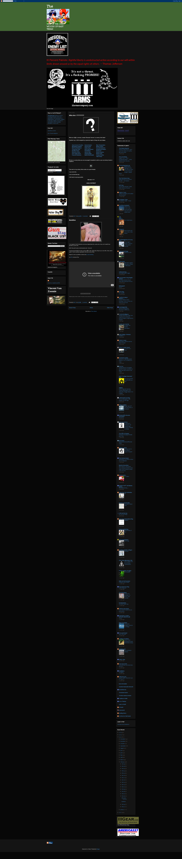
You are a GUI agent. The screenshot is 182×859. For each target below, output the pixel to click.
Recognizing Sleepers (101, 149)
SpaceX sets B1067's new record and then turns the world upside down (128, 209)
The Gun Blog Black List (124, 165)
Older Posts (110, 307)
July (121, 750)
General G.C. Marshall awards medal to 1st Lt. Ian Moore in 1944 (125, 360)
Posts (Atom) (94, 311)
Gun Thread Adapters (53, 133)
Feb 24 (123, 768)
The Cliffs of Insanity (124, 433)
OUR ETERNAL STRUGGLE (125, 334)
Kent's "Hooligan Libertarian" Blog (125, 377)
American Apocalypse (124, 608)
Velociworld (122, 710)
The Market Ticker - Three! (125, 200)
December (123, 739)
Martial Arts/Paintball (89, 155)
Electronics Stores (76, 152)
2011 (120, 812)
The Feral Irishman (121, 218)
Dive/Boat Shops (75, 150)
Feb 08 (123, 791)
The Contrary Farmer (124, 458)
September (123, 746)
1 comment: (84, 302)
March (122, 759)
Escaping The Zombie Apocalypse (127, 327)
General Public (88, 146)
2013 (120, 734)
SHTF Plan (121, 185)
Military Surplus (99, 146)
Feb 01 (123, 806)
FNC (71, 257)
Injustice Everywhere (124, 465)
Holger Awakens (122, 405)
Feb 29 (123, 764)
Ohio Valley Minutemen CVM (125, 560)
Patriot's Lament (123, 447)
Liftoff (120, 287)
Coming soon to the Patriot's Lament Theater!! (128, 450)
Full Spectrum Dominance (123, 724)
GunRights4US (122, 649)
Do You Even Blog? (123, 514)
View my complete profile (54, 283)
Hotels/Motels (88, 150)
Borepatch (121, 229)
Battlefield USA (122, 689)
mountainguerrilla (123, 307)
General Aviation (88, 145)
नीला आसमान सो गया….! (123, 488)
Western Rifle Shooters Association (124, 416)
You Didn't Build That (123, 604)
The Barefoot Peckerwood (58, 11)
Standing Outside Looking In (125, 550)
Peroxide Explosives (100, 147)
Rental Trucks (99, 153)
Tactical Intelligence (124, 314)
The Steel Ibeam (123, 592)
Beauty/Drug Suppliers (77, 146)
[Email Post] (90, 216)
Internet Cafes (88, 152)
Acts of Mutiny (122, 701)
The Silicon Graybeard (124, 205)
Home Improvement (89, 149)
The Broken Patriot (123, 692)
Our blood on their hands (125, 716)
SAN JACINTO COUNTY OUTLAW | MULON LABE (124, 616)
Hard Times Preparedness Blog (126, 519)
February (123, 762)
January (122, 809)
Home (91, 307)
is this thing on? (122, 588)
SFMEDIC (121, 387)
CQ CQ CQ (121, 417)
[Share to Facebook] (97, 216)
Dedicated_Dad (122, 676)
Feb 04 (123, 804)
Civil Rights (121, 672)
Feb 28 (123, 766)
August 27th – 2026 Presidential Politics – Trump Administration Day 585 (125, 159)
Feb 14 (123, 784)
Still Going (126, 541)
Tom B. (120, 618)
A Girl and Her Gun (123, 513)
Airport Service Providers (77, 145)
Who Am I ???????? (76, 115)
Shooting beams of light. (124, 273)
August (122, 748)
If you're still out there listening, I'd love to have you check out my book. (125, 301)
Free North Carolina (123, 357)
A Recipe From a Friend (124, 582)
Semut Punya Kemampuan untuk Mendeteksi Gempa (128, 641)
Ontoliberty (121, 671)
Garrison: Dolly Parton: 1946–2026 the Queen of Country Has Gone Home (125, 151)
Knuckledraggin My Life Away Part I (126, 240)
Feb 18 (123, 775)
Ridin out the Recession (124, 581)
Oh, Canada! (121, 293)
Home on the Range (123, 251)
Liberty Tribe (122, 659)
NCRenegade (122, 286)
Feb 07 (123, 793)
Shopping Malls (88, 153)
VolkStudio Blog (122, 272)
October (123, 743)
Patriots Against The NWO (125, 570)
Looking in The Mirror (124, 638)
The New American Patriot (125, 695)
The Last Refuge (123, 156)
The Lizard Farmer (123, 633)
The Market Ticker (123, 199)
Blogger (98, 849)
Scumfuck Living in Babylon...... (123, 298)
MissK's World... (122, 475)
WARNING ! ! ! (122, 335)
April (122, 757)
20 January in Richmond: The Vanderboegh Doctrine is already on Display (128, 426)
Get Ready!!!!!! (127, 572)
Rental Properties (100, 152)
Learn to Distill (122, 704)
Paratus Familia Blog (123, 529)
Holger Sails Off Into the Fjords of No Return (128, 408)
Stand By (126, 551)
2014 (120, 732)
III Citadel (121, 707)
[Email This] (93, 216)
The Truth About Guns (124, 178)
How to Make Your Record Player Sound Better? (128, 563)
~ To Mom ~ (127, 476)
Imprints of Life (127, 252)
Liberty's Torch (122, 192)
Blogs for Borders (123, 622)
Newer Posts (72, 307)
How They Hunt (122, 634)
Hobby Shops (88, 147)
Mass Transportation (100, 145)
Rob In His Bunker (123, 683)
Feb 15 (123, 782)
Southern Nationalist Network (126, 686)
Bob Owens (121, 440)
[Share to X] (95, 216)
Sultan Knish (122, 261)
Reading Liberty (122, 713)
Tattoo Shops (99, 156)
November (123, 741)
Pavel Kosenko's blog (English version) (126, 278)
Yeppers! (126, 520)
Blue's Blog (121, 291)
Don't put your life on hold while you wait (128, 380)
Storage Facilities (100, 155)
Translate (58, 172)
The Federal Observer (124, 148)
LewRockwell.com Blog (124, 397)
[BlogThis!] (94, 216)
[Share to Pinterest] (98, 216)
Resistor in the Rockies (124, 503)
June (122, 752)
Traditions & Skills (123, 698)
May (122, 755)
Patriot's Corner (122, 340)
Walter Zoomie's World (124, 347)
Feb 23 (123, 770)
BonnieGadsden (122, 603)
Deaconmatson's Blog (124, 586)
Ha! (125, 493)
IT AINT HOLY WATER (124, 324)
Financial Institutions (76, 155)
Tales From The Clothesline (125, 492)
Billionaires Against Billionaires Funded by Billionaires (128, 264)
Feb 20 (123, 773)
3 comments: (85, 216)
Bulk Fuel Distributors (77, 147)
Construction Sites (76, 149)
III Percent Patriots (123, 422)
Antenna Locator (52, 130)
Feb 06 (123, 796)
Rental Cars (98, 150)
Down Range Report (123, 539)
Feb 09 (123, 789)
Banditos (72, 220)
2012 (120, 737)
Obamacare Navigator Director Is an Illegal (128, 625)
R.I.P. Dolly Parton (128, 220)
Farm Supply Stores (76, 153)
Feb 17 (123, 777)
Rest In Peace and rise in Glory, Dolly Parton (128, 232)
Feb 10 (123, 787)
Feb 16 (123, 780)
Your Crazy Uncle (123, 663)
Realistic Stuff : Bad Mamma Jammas (125, 486)
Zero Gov (121, 366)
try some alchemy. (90, 254)
